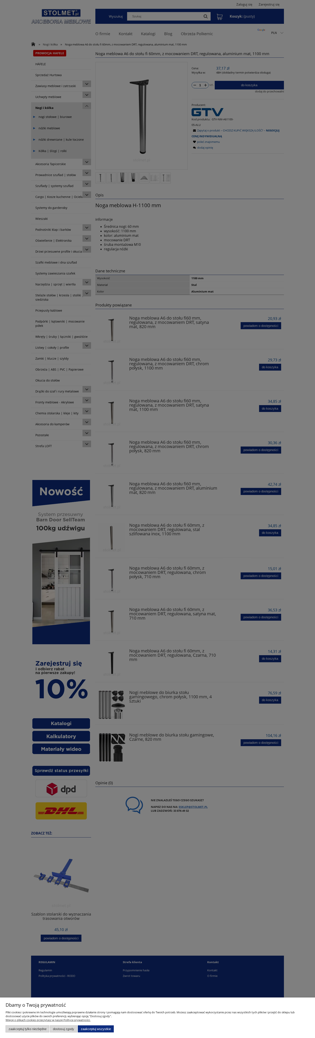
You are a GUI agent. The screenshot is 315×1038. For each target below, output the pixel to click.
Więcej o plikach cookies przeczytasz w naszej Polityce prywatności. (48, 1020)
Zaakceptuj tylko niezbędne (27, 1029)
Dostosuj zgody (63, 1029)
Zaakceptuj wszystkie (96, 1029)
